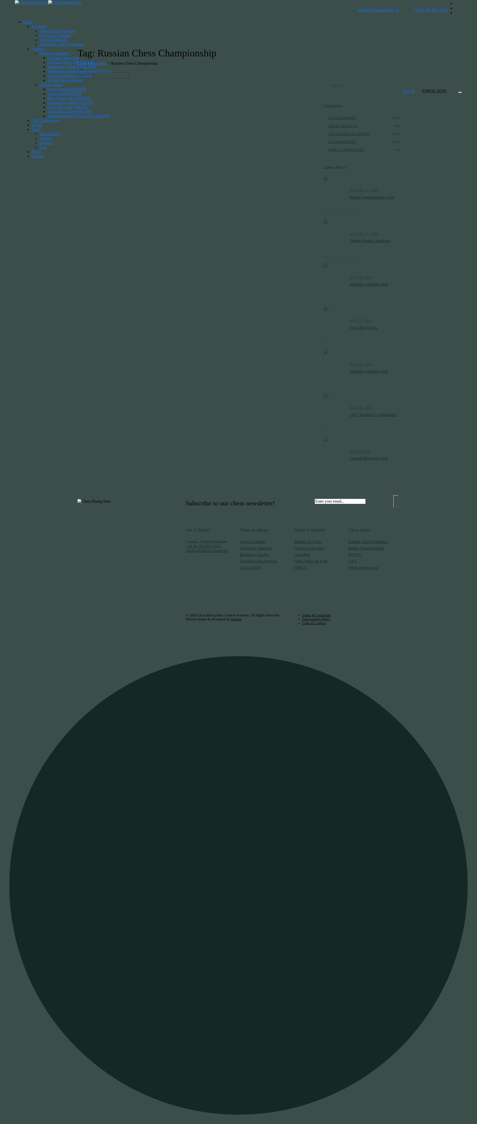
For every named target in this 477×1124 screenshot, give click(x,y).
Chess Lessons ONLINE (67, 89)
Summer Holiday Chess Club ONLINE (78, 116)
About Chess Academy (58, 31)
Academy (39, 26)
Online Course (51, 85)
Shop (36, 129)
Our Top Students (53, 40)
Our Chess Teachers (55, 35)
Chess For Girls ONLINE (67, 107)
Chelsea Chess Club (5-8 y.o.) (70, 62)
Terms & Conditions (316, 615)
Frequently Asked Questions (62, 44)
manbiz (236, 619)
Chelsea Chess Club (63, 58)
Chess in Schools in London (69, 76)
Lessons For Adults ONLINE (70, 102)
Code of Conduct (314, 623)
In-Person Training (54, 53)
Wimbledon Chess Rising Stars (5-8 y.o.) (79, 71)
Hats (43, 147)
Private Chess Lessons (64, 80)
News (36, 152)
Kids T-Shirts (50, 134)
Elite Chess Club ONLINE (68, 98)
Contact (38, 156)
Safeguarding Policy (316, 619)
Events (37, 125)
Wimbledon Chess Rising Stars (71, 67)
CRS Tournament (45, 120)
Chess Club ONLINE (64, 93)
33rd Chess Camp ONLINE (69, 111)
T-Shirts (46, 138)
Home (28, 22)
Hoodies (46, 143)
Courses (38, 49)
